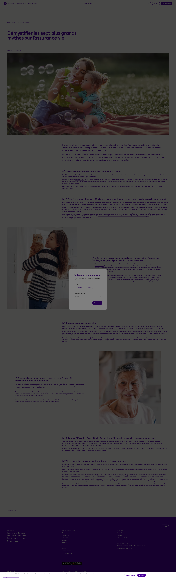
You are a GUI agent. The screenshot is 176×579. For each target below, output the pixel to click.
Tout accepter (141, 575)
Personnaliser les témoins (130, 575)
